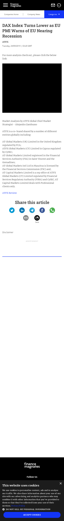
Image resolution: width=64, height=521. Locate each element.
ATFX (5, 41)
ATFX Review (9, 193)
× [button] (60, 483)
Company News (33, 14)
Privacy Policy (18, 506)
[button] (32, 509)
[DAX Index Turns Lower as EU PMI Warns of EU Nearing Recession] (12, 211)
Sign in (59, 5)
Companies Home (11, 14)
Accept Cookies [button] (32, 515)
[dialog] (32, 500)
